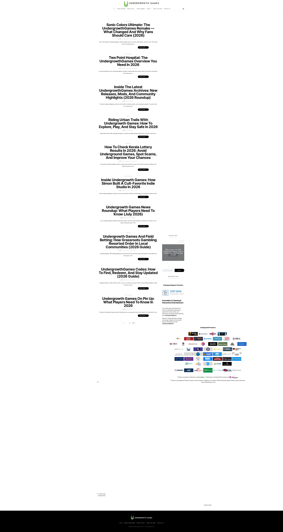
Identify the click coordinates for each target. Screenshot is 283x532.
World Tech (130, 8)
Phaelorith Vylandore (129, 217)
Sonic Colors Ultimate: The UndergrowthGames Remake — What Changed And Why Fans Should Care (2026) (128, 30)
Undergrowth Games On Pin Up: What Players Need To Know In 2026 (128, 302)
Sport (128, 116)
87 (129, 323)
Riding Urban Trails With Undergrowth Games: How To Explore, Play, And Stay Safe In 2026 (128, 123)
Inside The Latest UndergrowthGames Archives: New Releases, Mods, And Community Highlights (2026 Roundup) (128, 92)
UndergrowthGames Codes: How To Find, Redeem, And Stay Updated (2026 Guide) (128, 272)
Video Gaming (128, 21)
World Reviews (121, 8)
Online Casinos (128, 294)
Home (114, 8)
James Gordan (129, 101)
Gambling (128, 143)
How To (128, 265)
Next (133, 323)
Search (179, 270)
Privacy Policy (141, 522)
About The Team (157, 8)
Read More (142, 47)
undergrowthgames (168, 323)
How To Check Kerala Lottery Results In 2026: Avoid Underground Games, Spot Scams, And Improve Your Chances (128, 152)
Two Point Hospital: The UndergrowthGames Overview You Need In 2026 (128, 61)
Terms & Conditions (129, 522)
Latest (148, 8)
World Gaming (141, 8)
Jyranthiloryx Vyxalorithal (129, 39)
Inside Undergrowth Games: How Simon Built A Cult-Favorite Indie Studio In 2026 (128, 183)
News (128, 203)
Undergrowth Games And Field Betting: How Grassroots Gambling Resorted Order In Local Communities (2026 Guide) (128, 241)
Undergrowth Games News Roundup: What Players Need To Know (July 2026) (128, 210)
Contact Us (167, 8)
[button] (183, 241)
